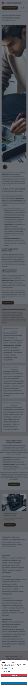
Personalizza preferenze (7, 671)
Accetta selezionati (14, 679)
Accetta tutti (14, 683)
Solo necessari (14, 675)
